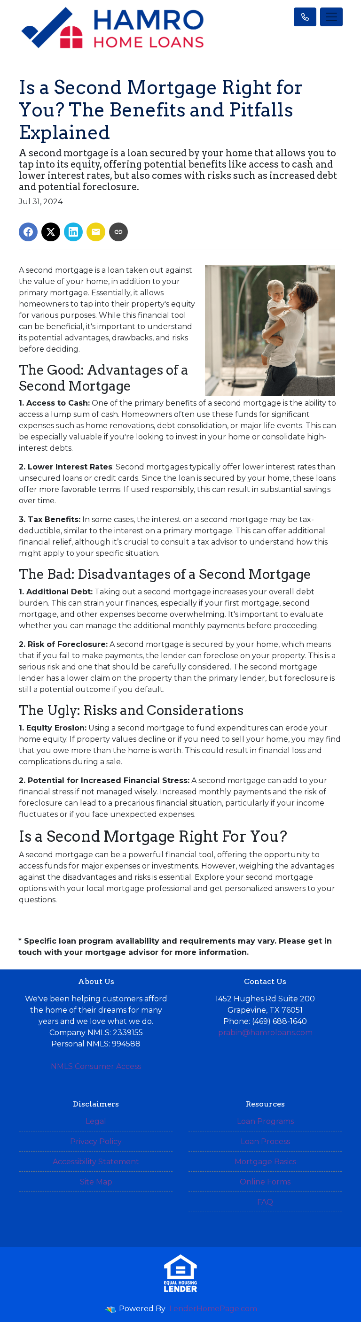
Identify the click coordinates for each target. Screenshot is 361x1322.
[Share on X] (50, 232)
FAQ (265, 1202)
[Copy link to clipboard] (118, 232)
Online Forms (265, 1181)
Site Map (96, 1181)
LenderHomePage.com (213, 1308)
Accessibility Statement (96, 1161)
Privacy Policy (96, 1141)
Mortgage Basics (265, 1161)
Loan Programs (265, 1121)
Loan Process (265, 1141)
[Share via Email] (95, 232)
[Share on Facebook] (28, 232)
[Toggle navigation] (331, 17)
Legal (96, 1121)
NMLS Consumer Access (96, 1066)
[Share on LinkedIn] (73, 232)
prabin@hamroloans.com (265, 1032)
